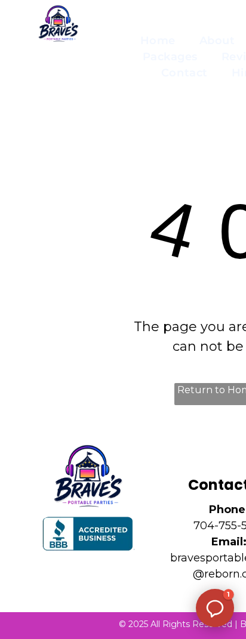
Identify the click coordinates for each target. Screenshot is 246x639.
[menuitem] (157, 41)
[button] (215, 608)
